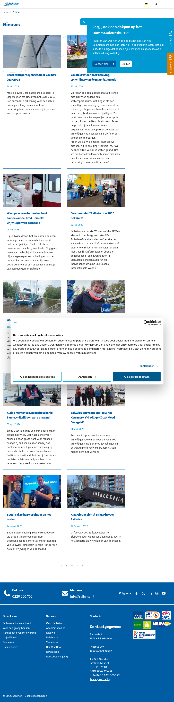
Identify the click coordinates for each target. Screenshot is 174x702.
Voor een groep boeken (16, 627)
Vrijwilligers (10, 637)
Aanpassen (85, 376)
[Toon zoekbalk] (156, 4)
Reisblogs (52, 637)
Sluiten (126, 63)
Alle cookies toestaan (137, 376)
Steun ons (170, 67)
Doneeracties (10, 647)
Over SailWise (54, 623)
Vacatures (52, 642)
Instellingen (147, 365)
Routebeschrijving (57, 656)
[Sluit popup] (83, 21)
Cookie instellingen (36, 695)
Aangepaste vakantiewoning (19, 632)
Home (5, 12)
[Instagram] (157, 593)
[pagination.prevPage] (61, 566)
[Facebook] (136, 593)
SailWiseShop (54, 647)
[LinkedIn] (150, 593)
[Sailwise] (12, 4)
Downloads (52, 651)
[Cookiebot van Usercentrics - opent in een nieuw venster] (146, 322)
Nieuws (50, 632)
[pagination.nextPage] (83, 566)
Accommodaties (55, 627)
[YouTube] (164, 593)
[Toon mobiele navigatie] (166, 4)
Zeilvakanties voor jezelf (17, 623)
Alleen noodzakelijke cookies (37, 376)
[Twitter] (143, 593)
